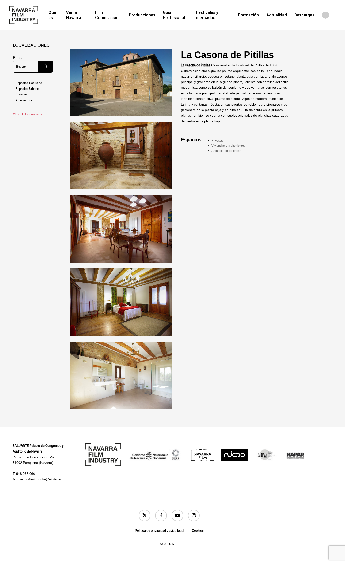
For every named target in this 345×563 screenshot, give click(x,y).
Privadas (21, 94)
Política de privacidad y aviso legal (159, 530)
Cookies (198, 530)
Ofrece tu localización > (28, 114)
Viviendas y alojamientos (228, 145)
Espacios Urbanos (27, 89)
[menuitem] (325, 15)
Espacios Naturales (28, 83)
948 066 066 (25, 474)
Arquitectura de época (226, 151)
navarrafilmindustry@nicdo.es (39, 479)
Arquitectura (23, 100)
